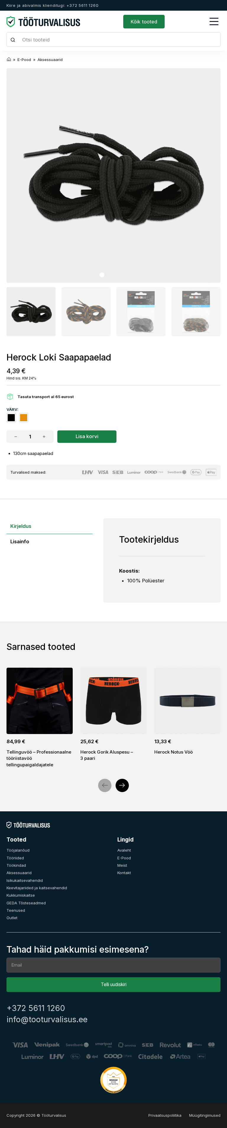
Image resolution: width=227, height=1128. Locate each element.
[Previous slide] (104, 785)
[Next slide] (122, 785)
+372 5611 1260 (36, 1008)
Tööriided (15, 857)
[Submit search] (13, 39)
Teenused (16, 910)
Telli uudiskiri (114, 984)
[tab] (102, 275)
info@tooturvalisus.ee (47, 1019)
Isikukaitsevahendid (25, 880)
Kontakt (124, 872)
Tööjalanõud (18, 850)
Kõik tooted (144, 22)
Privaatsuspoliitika (164, 1115)
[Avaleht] (28, 824)
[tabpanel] (162, 560)
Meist (122, 865)
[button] (31, 311)
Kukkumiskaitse (21, 895)
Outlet (12, 917)
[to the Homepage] (43, 21)
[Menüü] (213, 21)
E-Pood (124, 857)
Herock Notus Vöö (173, 752)
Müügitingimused (204, 1115)
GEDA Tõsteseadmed (26, 903)
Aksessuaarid (19, 872)
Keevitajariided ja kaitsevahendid (37, 887)
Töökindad (16, 865)
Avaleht (124, 850)
